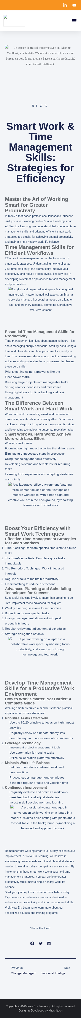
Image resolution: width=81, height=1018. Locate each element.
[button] (74, 20)
